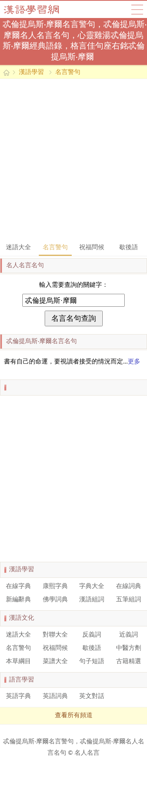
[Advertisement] (73, 160)
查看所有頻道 (74, 715)
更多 (134, 362)
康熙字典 (55, 586)
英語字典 (18, 696)
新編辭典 (18, 600)
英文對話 (91, 696)
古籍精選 (128, 661)
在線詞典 (128, 586)
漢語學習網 (39, 9)
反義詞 (91, 635)
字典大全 (91, 586)
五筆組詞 (128, 600)
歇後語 (128, 248)
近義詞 (128, 635)
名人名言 (87, 753)
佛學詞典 (55, 600)
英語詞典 (55, 696)
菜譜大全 (55, 661)
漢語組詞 (91, 600)
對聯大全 (55, 635)
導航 (137, 9)
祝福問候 (91, 248)
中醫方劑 (128, 648)
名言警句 (67, 72)
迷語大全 (18, 248)
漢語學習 (31, 72)
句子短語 (91, 661)
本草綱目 (18, 661)
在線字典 (18, 586)
